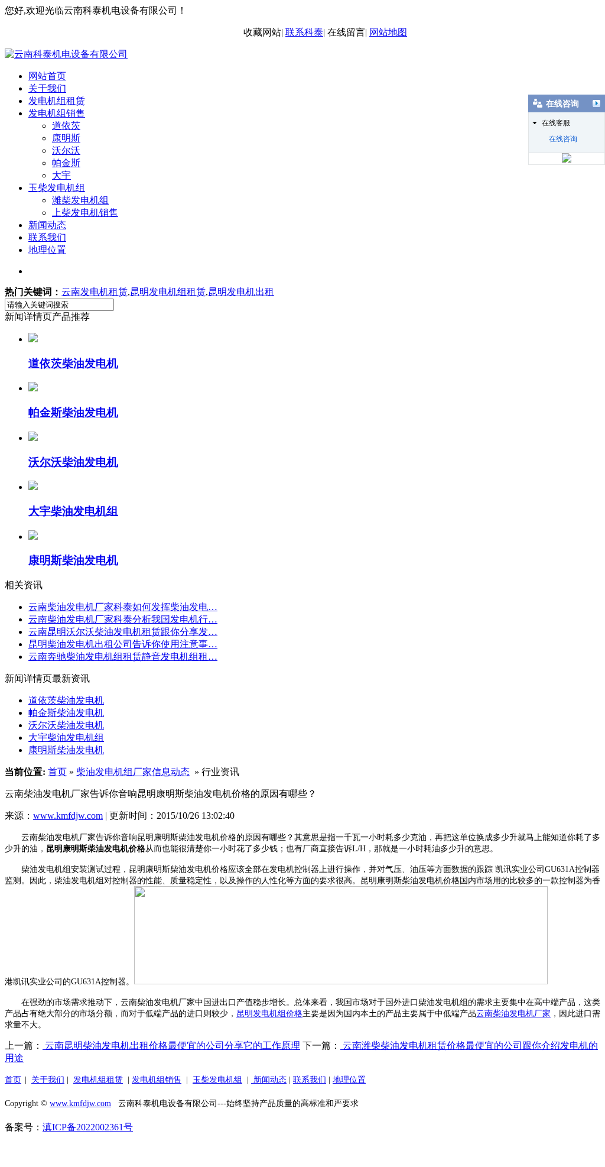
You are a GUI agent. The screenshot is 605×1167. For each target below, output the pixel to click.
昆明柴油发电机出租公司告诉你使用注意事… (122, 644)
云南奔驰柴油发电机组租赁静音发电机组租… (122, 656)
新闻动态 (47, 225)
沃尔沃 (66, 150)
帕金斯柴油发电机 (66, 713)
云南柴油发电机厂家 (513, 1013)
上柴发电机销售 (85, 213)
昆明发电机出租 (241, 292)
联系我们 (47, 237)
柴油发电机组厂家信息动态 (133, 772)
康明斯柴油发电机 (66, 750)
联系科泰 (304, 32)
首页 (57, 772)
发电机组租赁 (56, 101)
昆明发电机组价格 (269, 1013)
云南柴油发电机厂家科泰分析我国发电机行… (122, 619)
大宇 (61, 175)
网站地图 (388, 32)
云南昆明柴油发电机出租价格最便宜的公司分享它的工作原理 (171, 1045)
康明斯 (66, 138)
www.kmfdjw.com (68, 816)
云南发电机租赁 (94, 292)
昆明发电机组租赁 (168, 292)
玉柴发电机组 (56, 188)
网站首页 (47, 76)
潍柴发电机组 (80, 200)
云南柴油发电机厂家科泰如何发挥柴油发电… (122, 607)
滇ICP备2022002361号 (88, 1127)
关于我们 (47, 88)
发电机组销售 (56, 113)
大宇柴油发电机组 (66, 737)
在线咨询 (563, 139)
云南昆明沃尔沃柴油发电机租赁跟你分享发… (122, 632)
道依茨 (66, 126)
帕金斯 (66, 163)
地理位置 (47, 250)
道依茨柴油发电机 (66, 700)
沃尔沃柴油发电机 (66, 725)
